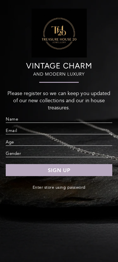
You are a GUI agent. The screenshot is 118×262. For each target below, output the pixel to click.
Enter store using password (59, 187)
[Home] (59, 55)
